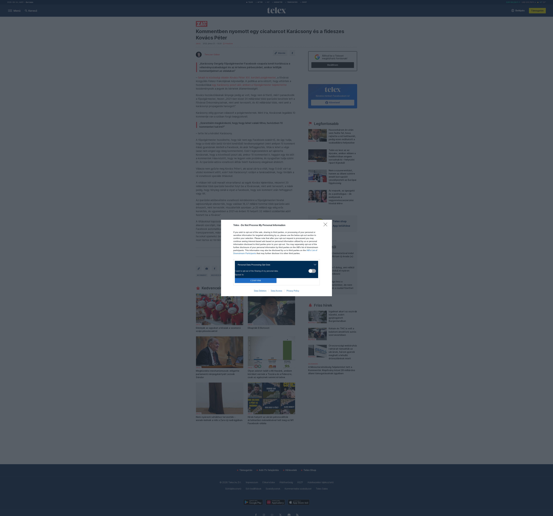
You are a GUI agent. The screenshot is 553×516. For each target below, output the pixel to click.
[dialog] (276, 258)
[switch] (312, 271)
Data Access (276, 291)
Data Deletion (260, 291)
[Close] (326, 225)
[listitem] (275, 264)
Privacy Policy (293, 291)
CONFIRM (255, 281)
